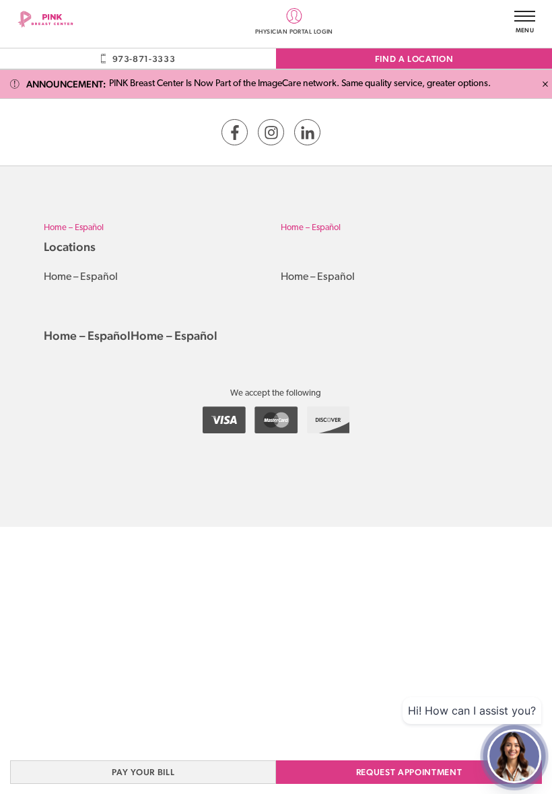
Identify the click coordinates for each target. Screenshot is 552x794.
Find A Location (414, 59)
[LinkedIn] (307, 132)
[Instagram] (271, 132)
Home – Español (74, 227)
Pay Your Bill (143, 772)
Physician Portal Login (294, 31)
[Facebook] (234, 132)
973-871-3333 (143, 59)
